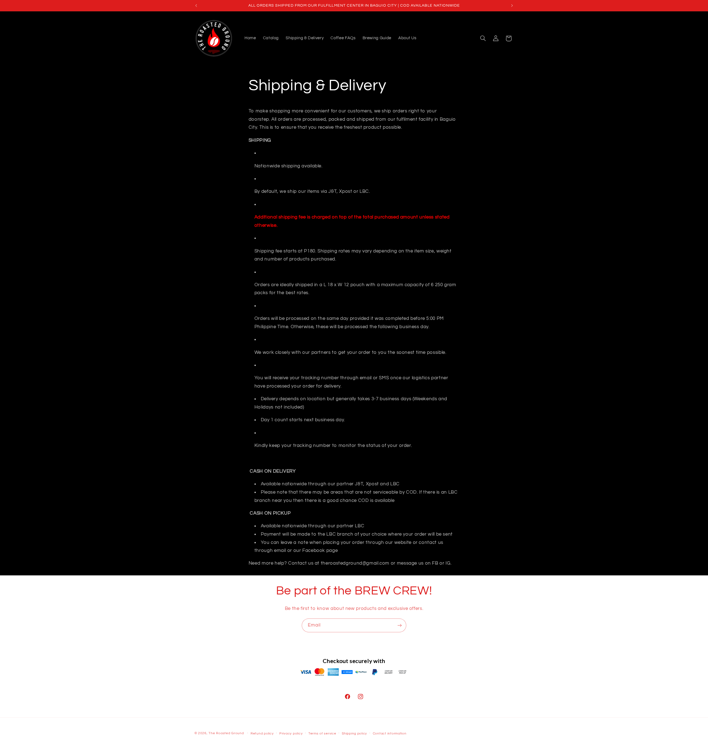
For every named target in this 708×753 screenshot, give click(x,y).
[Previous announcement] (196, 5)
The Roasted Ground (226, 733)
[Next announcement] (512, 5)
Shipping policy (354, 733)
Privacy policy (291, 733)
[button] (483, 38)
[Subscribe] (399, 625)
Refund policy (262, 733)
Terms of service (322, 733)
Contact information (390, 733)
